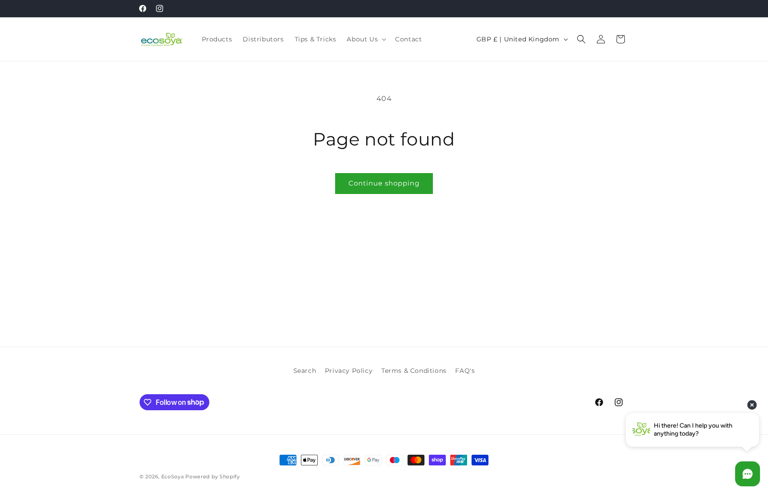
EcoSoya (172, 476)
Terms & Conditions (414, 371)
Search (304, 371)
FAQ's (465, 371)
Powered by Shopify (212, 476)
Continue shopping (384, 183)
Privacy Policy (348, 371)
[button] (365, 39)
